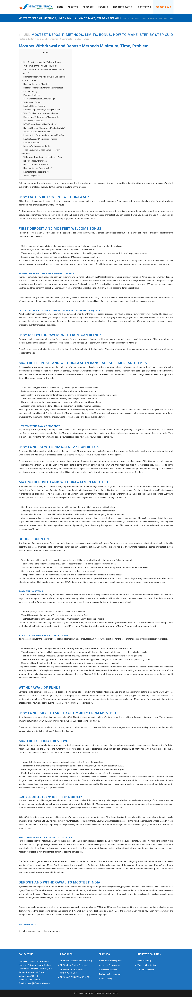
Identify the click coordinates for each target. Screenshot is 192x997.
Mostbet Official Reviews (34, 106)
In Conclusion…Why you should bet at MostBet (43, 135)
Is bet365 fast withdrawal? (35, 161)
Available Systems (31, 175)
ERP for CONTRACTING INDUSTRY (75, 977)
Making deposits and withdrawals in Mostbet (43, 88)
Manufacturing (144, 961)
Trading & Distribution (146, 965)
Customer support (31, 143)
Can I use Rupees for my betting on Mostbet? (43, 110)
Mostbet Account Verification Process (40, 139)
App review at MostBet (33, 121)
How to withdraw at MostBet (36, 84)
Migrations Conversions (109, 965)
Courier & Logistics (145, 970)
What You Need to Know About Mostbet (40, 113)
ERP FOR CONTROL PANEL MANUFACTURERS (71, 971)
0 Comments (66, 39)
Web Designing (105, 979)
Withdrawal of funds (32, 102)
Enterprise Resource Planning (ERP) (76, 961)
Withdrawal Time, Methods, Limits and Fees (42, 157)
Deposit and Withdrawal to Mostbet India (41, 117)
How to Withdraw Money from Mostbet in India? (44, 128)
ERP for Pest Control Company (73, 965)
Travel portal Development (110, 961)
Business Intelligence (108, 970)
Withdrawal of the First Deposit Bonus (40, 66)
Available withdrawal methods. (37, 132)
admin (55, 39)
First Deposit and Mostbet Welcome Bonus (42, 62)
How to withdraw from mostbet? (37, 168)
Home (94, 18)
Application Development (110, 974)
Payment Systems (31, 95)
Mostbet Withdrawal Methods (36, 146)
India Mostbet (104, 18)
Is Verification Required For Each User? (40, 124)
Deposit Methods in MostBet (35, 164)
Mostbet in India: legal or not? (36, 172)
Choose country (30, 91)
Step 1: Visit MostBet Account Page (39, 99)
